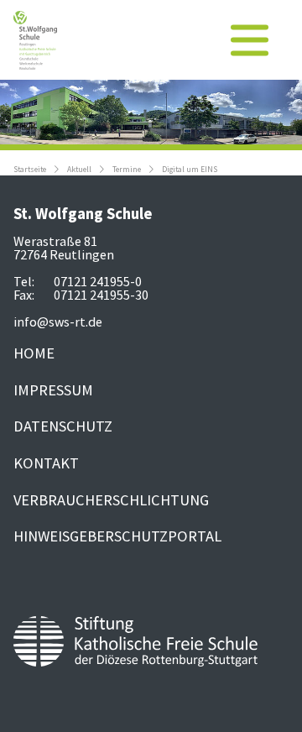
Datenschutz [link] (62, 426)
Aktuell (79, 170)
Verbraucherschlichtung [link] (111, 500)
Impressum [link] (53, 390)
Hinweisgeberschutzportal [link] (117, 536)
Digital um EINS (189, 170)
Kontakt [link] (46, 463)
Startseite (29, 170)
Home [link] (34, 353)
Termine (126, 170)
